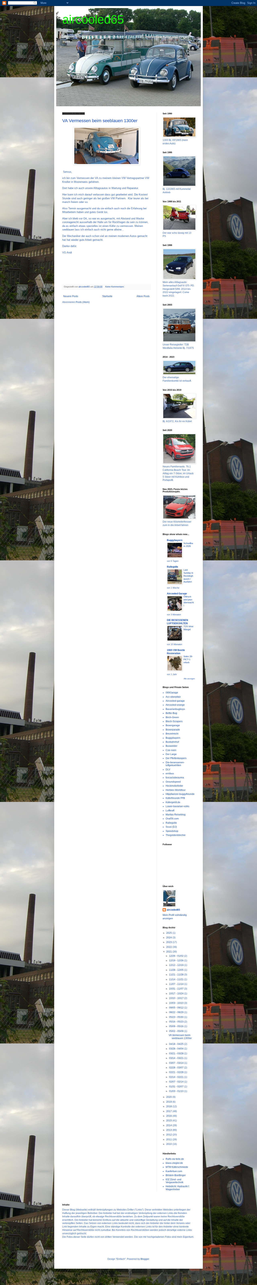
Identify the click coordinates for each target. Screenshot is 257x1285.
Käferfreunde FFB (175, 798)
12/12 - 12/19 (176, 965)
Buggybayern (174, 540)
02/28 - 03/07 (176, 1067)
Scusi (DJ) (171, 826)
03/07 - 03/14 (176, 1063)
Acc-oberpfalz (173, 696)
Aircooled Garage (177, 593)
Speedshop (172, 831)
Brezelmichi (172, 733)
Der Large (171, 754)
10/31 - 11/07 (176, 988)
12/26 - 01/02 (176, 955)
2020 (169, 1097)
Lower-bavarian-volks (177, 806)
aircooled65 (93, 19)
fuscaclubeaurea (175, 777)
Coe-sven (171, 750)
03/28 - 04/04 (176, 1048)
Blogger (145, 1259)
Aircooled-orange (175, 704)
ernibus (170, 773)
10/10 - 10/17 (176, 998)
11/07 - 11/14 (176, 984)
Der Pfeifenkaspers (176, 758)
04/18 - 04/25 (176, 1044)
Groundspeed (173, 781)
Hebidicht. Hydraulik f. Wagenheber (178, 1188)
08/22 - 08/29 (176, 1012)
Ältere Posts (143, 296)
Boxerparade (173, 729)
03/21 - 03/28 (176, 1053)
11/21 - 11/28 (176, 974)
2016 (169, 1116)
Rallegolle (172, 566)
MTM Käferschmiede (177, 1167)
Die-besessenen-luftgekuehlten (175, 764)
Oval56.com (172, 818)
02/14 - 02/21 (176, 1077)
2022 (169, 947)
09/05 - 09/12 (176, 1007)
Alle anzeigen (189, 679)
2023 (169, 942)
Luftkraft (170, 810)
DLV (168, 769)
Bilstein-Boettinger (176, 1175)
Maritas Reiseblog (176, 814)
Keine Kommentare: (115, 286)
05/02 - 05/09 (176, 1031)
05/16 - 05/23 (176, 1021)
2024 (169, 937)
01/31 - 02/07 (176, 1086)
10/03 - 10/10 (176, 1003)
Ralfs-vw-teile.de (175, 1159)
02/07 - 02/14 (176, 1081)
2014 (169, 1125)
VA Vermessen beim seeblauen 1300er (99, 120)
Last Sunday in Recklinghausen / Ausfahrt (188, 576)
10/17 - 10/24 (176, 993)
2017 (169, 1111)
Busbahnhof (172, 742)
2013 (169, 1130)
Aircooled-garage (175, 700)
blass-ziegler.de (174, 1163)
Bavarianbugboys (175, 709)
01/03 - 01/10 (176, 1091)
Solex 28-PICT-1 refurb (188, 659)
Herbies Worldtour (176, 790)
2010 (169, 1144)
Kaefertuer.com (174, 1171)
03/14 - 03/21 (176, 1058)
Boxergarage (173, 725)
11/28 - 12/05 (176, 970)
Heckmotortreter (174, 785)
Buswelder (171, 746)
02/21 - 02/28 (176, 1072)
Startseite (107, 296)
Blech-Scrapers (174, 721)
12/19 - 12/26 (176, 960)
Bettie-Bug (171, 713)
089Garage (172, 692)
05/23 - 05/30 (176, 1017)
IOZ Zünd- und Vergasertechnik (174, 1181)
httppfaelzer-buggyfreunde (180, 794)
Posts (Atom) (83, 302)
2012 (169, 1134)
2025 (169, 933)
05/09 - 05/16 (176, 1026)
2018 (169, 1106)
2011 (169, 1139)
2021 (169, 951)
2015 (169, 1120)
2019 (169, 1101)
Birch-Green (172, 717)
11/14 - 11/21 (176, 979)
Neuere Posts (70, 296)
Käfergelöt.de (173, 802)
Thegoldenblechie (176, 835)
